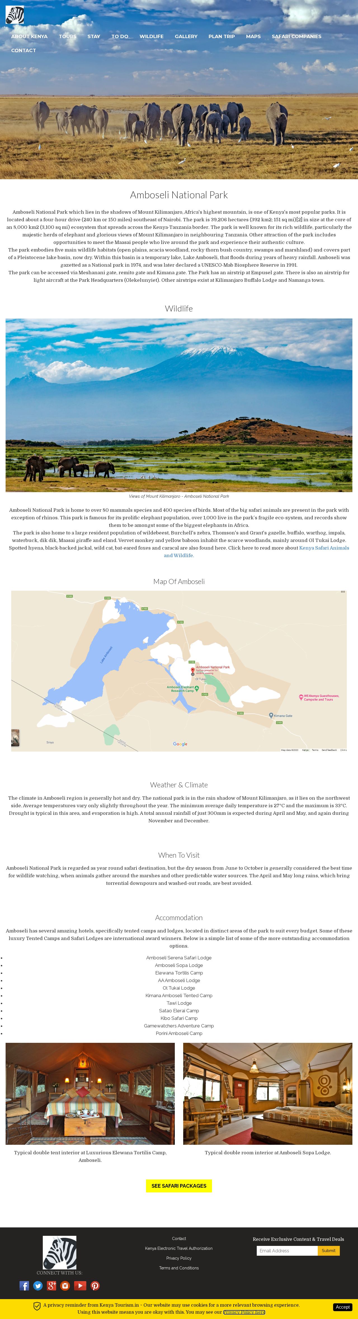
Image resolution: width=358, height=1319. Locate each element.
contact (23, 50)
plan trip (222, 36)
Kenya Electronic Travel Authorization (179, 1248)
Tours (67, 36)
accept (343, 1307)
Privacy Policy (179, 1258)
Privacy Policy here (244, 1312)
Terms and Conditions (179, 1268)
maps (253, 36)
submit (329, 1250)
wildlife (152, 36)
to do (119, 36)
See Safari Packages (179, 1186)
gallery (186, 36)
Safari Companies (296, 36)
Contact (179, 1238)
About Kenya (29, 36)
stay (94, 36)
